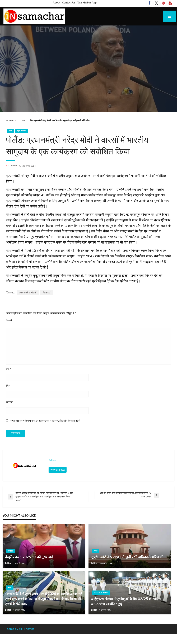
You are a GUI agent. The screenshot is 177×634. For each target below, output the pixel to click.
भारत (23, 120)
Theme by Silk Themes (19, 628)
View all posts (57, 469)
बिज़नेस (10, 551)
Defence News (101, 592)
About (56, 2)
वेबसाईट (9, 402)
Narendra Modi (27, 292)
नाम (8, 369)
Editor (14, 166)
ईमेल (9, 386)
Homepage (11, 120)
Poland (46, 292)
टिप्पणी (9, 320)
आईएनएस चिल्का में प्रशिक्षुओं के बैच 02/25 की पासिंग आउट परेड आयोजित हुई (126, 601)
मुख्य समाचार (21, 131)
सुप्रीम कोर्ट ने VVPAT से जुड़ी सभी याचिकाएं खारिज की (127, 557)
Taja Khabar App (87, 2)
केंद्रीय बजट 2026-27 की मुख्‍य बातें (29, 557)
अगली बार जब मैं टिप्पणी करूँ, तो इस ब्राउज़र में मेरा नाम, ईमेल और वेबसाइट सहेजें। (46, 421)
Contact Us (68, 2)
